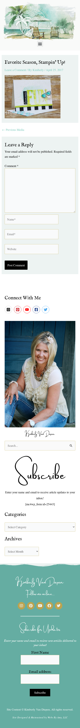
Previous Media (13, 129)
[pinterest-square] (18, 309)
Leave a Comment (15, 70)
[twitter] (46, 309)
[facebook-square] (37, 309)
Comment (11, 166)
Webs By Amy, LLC (58, 717)
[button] (40, 44)
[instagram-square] (9, 309)
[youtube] (27, 309)
